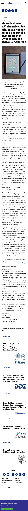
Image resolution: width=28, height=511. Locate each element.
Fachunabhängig (6, 487)
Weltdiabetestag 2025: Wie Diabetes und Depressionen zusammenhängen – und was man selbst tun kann (13, 378)
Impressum (17, 480)
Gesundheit (4, 482)
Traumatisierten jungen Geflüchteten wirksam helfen (14, 451)
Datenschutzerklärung (19, 482)
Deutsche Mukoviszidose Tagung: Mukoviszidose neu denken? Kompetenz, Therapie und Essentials (14, 406)
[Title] (9, 10)
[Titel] (3, 10)
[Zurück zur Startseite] (14, 3)
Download (14, 88)
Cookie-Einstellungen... (6, 505)
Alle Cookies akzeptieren (7, 508)
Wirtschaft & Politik (6, 486)
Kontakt (16, 484)
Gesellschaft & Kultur (7, 480)
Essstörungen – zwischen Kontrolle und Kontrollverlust (14, 427)
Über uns (17, 478)
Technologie (5, 478)
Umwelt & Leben (6, 484)
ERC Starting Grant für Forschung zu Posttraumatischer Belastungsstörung (11, 347)
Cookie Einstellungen (19, 486)
